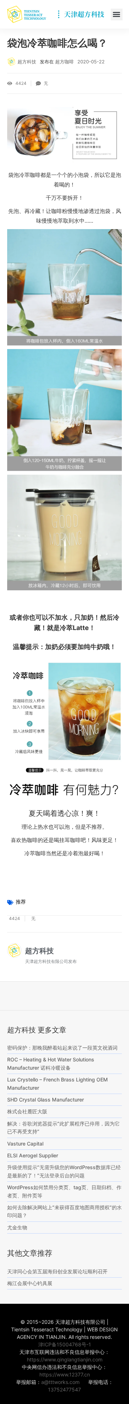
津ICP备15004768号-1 (64, 1344)
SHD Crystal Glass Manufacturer (45, 1099)
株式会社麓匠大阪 (27, 1111)
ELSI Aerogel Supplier (32, 1155)
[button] (117, 14)
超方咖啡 (64, 61)
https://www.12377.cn (64, 1374)
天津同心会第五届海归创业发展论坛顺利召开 (57, 1271)
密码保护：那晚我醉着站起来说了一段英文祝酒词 (62, 1048)
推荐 (21, 902)
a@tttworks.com (60, 1382)
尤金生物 (17, 1227)
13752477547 (64, 1389)
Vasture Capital (25, 1144)
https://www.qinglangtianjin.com (64, 1359)
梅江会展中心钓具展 (29, 1283)
